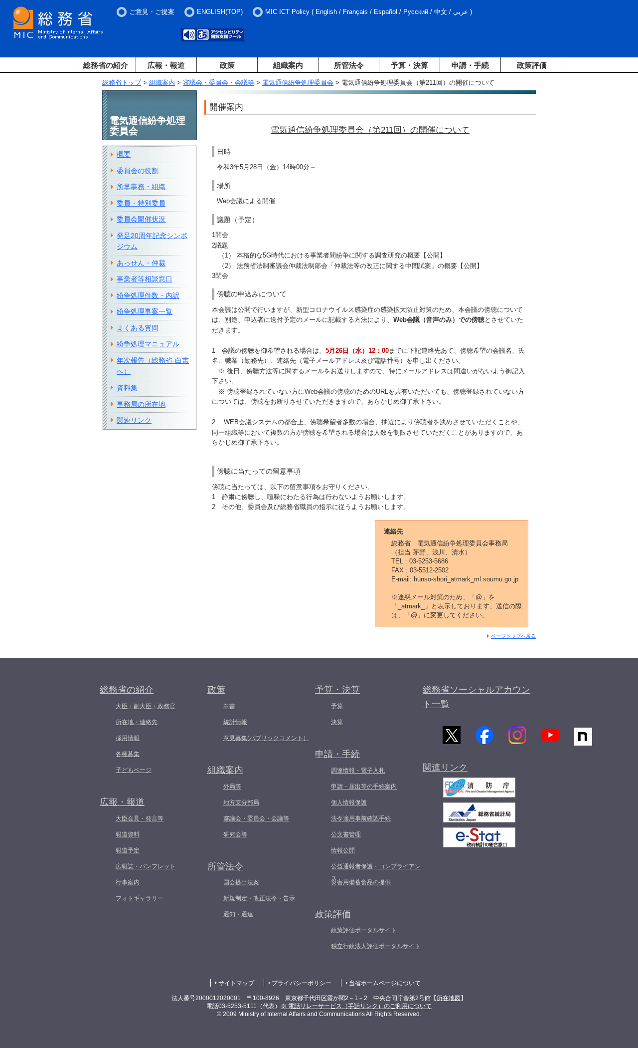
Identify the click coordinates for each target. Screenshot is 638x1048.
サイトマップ (236, 983)
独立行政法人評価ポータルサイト (376, 946)
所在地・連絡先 (137, 722)
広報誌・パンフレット (145, 866)
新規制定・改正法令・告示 (259, 898)
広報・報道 (166, 65)
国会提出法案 (241, 882)
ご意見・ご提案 (151, 11)
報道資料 (128, 834)
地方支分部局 (241, 802)
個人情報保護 (349, 802)
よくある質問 (138, 328)
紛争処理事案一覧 (144, 311)
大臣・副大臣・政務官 (145, 706)
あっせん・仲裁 (141, 263)
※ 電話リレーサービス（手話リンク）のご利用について (356, 1006)
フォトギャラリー (139, 898)
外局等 (232, 786)
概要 (124, 154)
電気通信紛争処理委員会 (297, 82)
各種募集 (128, 754)
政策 (227, 65)
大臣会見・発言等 (139, 818)
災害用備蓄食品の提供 (361, 882)
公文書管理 (346, 834)
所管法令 (349, 65)
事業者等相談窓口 (144, 279)
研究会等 (235, 834)
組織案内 (288, 65)
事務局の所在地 (141, 404)
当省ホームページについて (385, 983)
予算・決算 (409, 65)
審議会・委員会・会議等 (218, 82)
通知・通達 (238, 914)
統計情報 (235, 722)
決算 (337, 722)
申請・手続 (470, 65)
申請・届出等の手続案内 (364, 786)
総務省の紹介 (105, 65)
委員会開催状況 (141, 219)
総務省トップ (121, 82)
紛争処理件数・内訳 (148, 295)
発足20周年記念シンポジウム (152, 241)
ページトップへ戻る (513, 636)
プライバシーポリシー (301, 983)
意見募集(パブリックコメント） (266, 738)
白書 (229, 706)
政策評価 (532, 65)
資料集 (127, 388)
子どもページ (134, 770)
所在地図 (449, 998)
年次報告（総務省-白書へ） (153, 366)
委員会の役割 (138, 171)
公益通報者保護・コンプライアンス (376, 872)
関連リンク (134, 420)
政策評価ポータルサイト (364, 930)
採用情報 (128, 738)
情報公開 (343, 850)
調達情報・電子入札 (358, 770)
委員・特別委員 (141, 203)
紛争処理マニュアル (148, 344)
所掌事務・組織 (141, 187)
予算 (337, 706)
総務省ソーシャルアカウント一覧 (476, 697)
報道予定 (128, 850)
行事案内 (128, 882)
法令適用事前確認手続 (361, 818)
